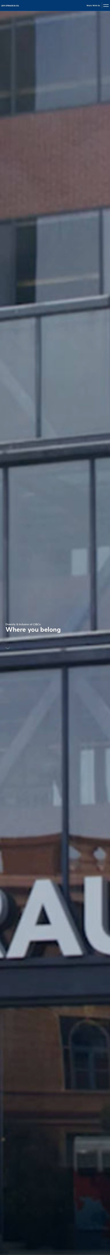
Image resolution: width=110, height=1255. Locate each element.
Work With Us (93, 5)
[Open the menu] (106, 5)
